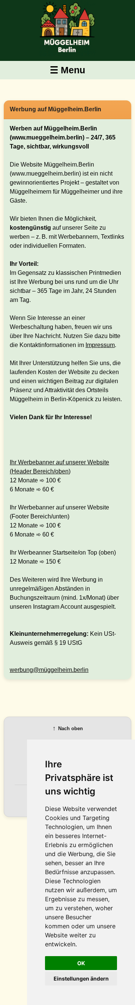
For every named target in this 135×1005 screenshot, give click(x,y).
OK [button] (81, 963)
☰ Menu (67, 70)
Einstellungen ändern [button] (81, 978)
